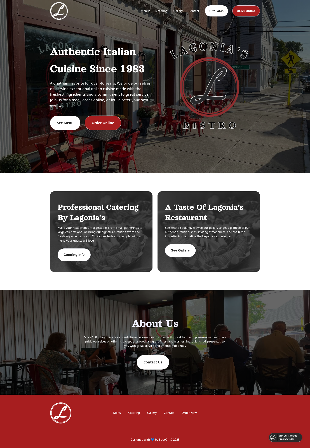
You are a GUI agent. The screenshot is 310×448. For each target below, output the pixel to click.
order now (189, 413)
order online (246, 11)
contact (194, 11)
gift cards (216, 11)
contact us (153, 362)
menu (117, 413)
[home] (59, 11)
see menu (65, 122)
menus (145, 11)
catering (162, 11)
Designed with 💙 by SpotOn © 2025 (155, 440)
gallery (178, 11)
